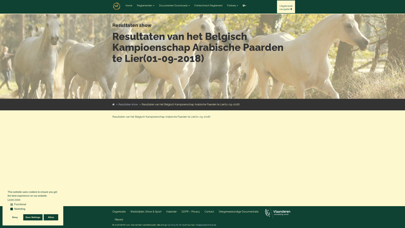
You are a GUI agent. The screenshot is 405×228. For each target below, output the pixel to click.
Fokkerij (231, 5)
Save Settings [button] (32, 217)
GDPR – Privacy (190, 211)
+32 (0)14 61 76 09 (175, 225)
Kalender (171, 211)
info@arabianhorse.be (206, 225)
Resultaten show (128, 104)
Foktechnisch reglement (208, 5)
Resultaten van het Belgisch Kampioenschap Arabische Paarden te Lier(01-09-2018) (161, 116)
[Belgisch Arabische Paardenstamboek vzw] (116, 4)
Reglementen (145, 5)
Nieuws (119, 219)
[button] (10, 204)
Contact (209, 211)
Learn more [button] (14, 199)
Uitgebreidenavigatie (286, 8)
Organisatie (119, 211)
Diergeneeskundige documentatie (239, 211)
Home (129, 5)
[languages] (244, 5)
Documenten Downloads (173, 5)
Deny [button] (15, 217)
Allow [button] (51, 217)
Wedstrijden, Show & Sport (146, 211)
